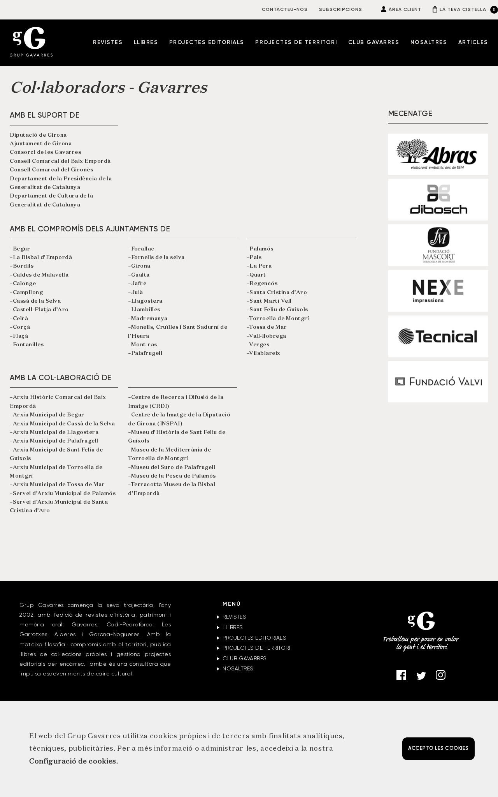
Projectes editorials (206, 42)
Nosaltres (428, 42)
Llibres (146, 42)
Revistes (108, 42)
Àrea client (405, 9)
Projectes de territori (296, 42)
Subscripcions (340, 9)
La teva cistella (463, 9)
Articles (473, 42)
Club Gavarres (374, 42)
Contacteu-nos (285, 9)
